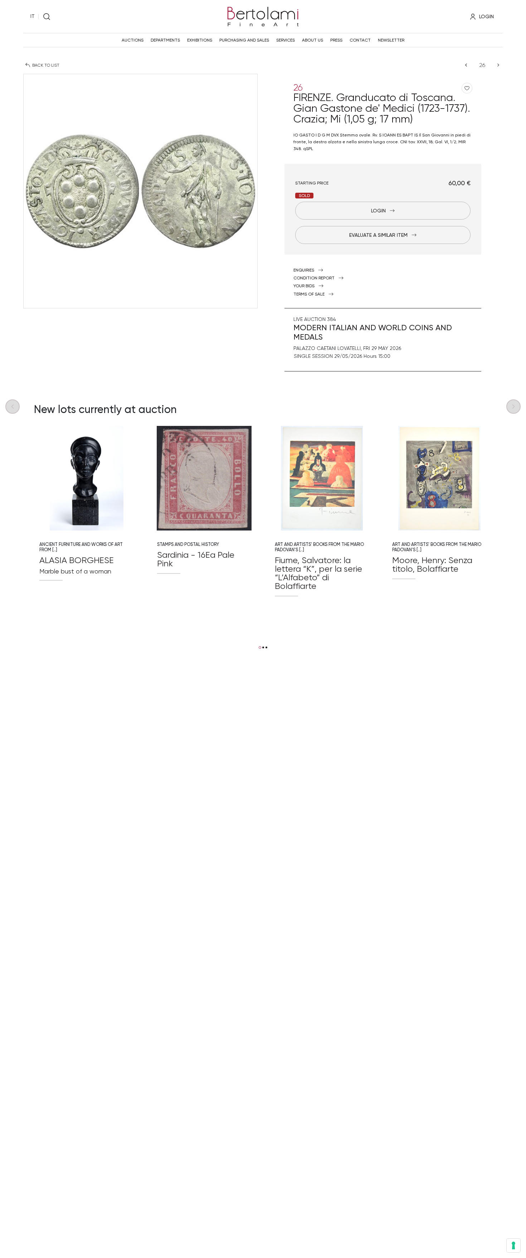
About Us (312, 40)
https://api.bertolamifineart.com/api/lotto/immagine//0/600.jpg (86, 478)
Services (285, 40)
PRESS (336, 40)
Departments (165, 40)
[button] (260, 647)
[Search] (47, 17)
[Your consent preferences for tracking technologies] (513, 1245)
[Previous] (466, 65)
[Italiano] (32, 16)
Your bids (304, 285)
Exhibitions (199, 40)
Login (378, 210)
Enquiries (303, 270)
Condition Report (314, 277)
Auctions (132, 40)
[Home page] (263, 15)
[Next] (498, 65)
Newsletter (391, 40)
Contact (360, 40)
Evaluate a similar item (378, 235)
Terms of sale (309, 294)
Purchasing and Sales (244, 40)
